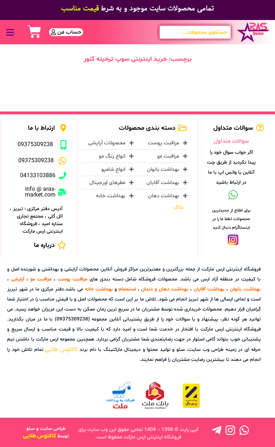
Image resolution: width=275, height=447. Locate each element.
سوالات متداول (231, 141)
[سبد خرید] (34, 32)
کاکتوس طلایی (61, 349)
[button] (10, 32)
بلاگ (178, 207)
